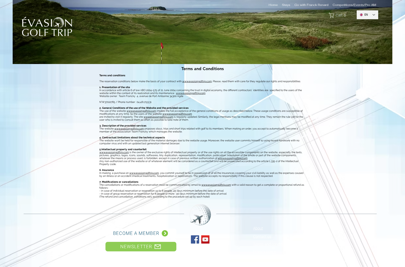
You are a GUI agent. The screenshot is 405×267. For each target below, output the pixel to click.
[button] (340, 15)
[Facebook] (195, 239)
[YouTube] (205, 239)
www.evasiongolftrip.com (197, 81)
